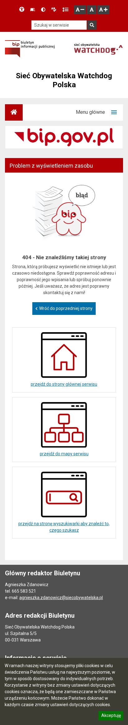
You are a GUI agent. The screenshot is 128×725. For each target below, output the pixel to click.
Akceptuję (111, 716)
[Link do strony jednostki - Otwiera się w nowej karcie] (98, 48)
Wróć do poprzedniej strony (66, 308)
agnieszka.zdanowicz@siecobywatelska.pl (61, 597)
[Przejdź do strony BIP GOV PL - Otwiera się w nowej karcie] (30, 49)
